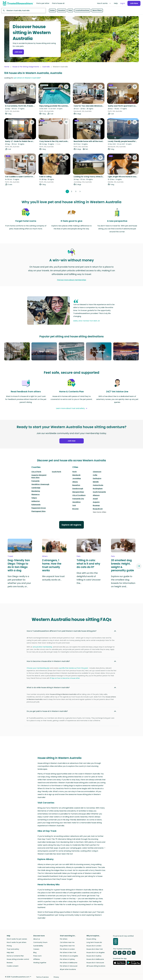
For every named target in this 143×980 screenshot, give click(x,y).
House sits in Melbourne (95, 959)
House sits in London (93, 946)
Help (116, 3)
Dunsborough (77, 488)
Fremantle (35, 481)
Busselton (76, 485)
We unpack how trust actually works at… (53, 578)
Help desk (10, 952)
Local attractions (82, 10)
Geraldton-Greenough (40, 484)
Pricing (9, 946)
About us (36, 939)
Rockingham (98, 488)
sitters (45, 556)
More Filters (97, 10)
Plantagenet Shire (38, 511)
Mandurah (76, 475)
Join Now (134, 3)
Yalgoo (34, 498)
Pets (70, 10)
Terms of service (42, 977)
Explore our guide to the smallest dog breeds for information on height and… (123, 581)
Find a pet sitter (42, 3)
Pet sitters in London (67, 949)
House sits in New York (94, 949)
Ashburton (35, 501)
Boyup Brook (98, 509)
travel (10, 556)
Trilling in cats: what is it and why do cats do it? (88, 564)
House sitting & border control (18, 959)
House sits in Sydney (93, 956)
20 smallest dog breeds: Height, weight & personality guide (122, 565)
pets (78, 556)
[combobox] (23, 10)
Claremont (97, 472)
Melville (96, 482)
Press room (37, 956)
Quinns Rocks (98, 485)
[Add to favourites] (32, 86)
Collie (95, 475)
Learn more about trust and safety (70, 408)
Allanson (96, 495)
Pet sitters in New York (68, 952)
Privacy (56, 977)
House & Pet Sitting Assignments (25, 66)
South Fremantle (99, 492)
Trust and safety (13, 949)
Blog (34, 952)
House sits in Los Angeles (95, 952)
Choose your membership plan (38, 668)
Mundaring (35, 491)
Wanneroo (35, 494)
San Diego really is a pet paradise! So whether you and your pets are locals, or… (19, 581)
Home (6, 66)
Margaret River (78, 492)
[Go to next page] (80, 191)
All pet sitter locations (68, 969)
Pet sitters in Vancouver (68, 966)
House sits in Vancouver (95, 963)
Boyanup (96, 505)
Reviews (10, 963)
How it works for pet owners (17, 939)
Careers (36, 949)
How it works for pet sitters (16, 942)
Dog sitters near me (67, 946)
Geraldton (76, 502)
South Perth (56, 472)
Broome (75, 509)
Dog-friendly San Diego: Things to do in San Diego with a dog (19, 565)
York (74, 505)
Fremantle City (78, 499)
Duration (61, 10)
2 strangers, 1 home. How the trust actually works (51, 565)
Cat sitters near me (67, 942)
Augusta (96, 502)
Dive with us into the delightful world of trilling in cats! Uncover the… (89, 578)
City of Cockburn (79, 495)
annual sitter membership (42, 647)
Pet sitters (63, 939)
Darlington (97, 478)
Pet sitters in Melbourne (68, 963)
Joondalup (76, 478)
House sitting (91, 939)
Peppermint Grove (38, 508)
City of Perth (36, 472)
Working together (39, 963)
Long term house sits (94, 942)
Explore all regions (71, 524)
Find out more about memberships (71, 280)
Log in (122, 3)
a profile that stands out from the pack (73, 668)
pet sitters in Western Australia (27, 78)
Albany (75, 482)
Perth (74, 472)
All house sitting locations (95, 966)
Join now (18, 52)
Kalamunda (35, 504)
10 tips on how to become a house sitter (65, 678)
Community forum (40, 942)
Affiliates (36, 959)
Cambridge (35, 488)
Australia (46, 66)
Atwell (95, 499)
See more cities (99, 512)
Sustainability (38, 946)
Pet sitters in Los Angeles (69, 956)
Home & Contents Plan (15, 956)
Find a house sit (58, 3)
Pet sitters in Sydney (67, 959)
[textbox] (23, 10)
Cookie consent (12, 966)
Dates (52, 10)
